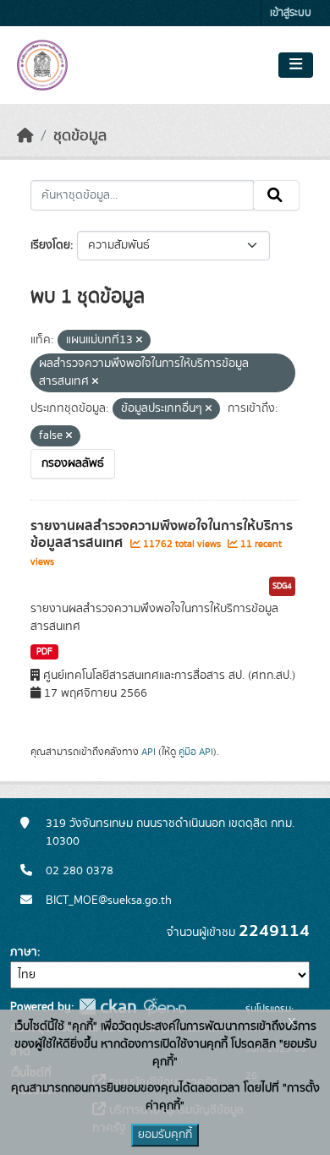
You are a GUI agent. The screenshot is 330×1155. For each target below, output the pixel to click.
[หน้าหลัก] (25, 136)
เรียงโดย (50, 245)
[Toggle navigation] (295, 65)
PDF (44, 652)
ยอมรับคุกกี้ (165, 1134)
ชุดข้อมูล (80, 136)
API (148, 751)
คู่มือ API (196, 751)
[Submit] (276, 195)
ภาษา (23, 952)
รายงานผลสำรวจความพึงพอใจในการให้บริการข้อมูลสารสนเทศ (161, 535)
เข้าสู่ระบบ (290, 13)
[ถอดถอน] (139, 341)
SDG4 (282, 586)
